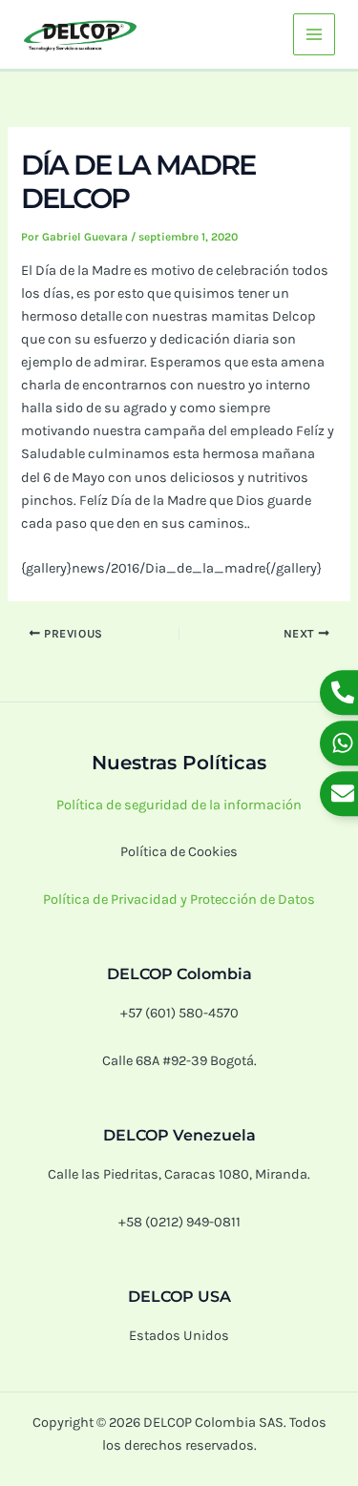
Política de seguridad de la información (179, 805)
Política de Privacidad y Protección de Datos (179, 899)
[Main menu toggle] (314, 34)
